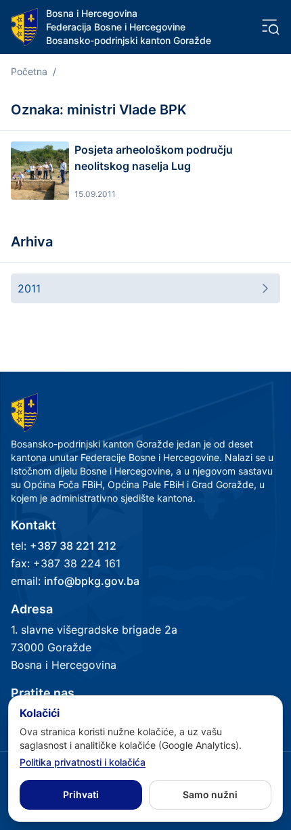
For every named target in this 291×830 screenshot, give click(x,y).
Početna (29, 71)
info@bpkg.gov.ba (91, 581)
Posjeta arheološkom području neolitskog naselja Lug (153, 158)
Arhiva (32, 242)
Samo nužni (210, 794)
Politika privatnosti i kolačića (83, 762)
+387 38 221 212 (73, 545)
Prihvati (81, 794)
